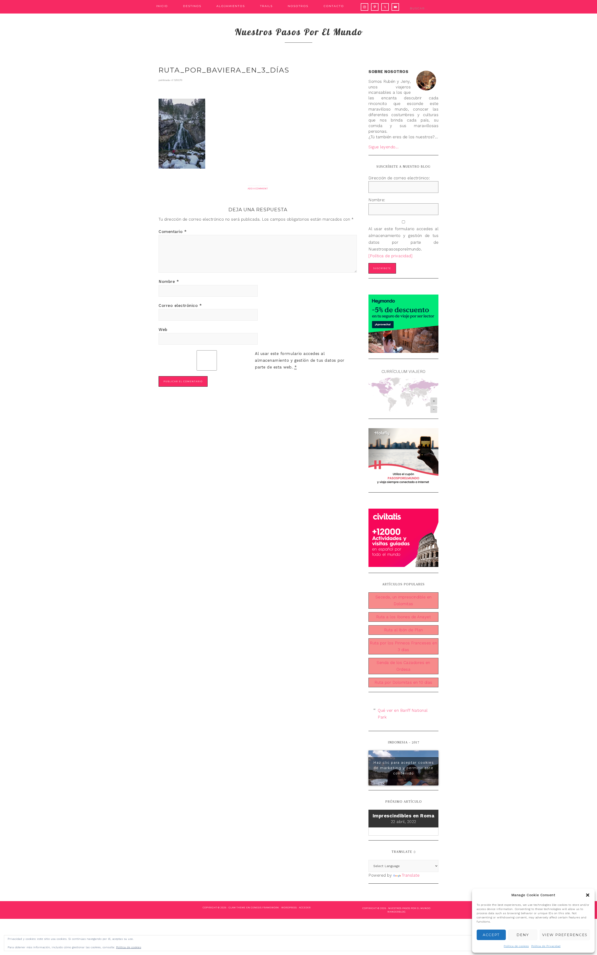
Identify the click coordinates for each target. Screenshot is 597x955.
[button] (587, 895)
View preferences (564, 935)
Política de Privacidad (546, 946)
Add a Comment (258, 188)
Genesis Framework (265, 907)
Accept (491, 935)
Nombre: (376, 200)
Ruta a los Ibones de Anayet (403, 617)
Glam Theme (237, 907)
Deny (523, 935)
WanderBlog (396, 911)
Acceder (305, 907)
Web (163, 329)
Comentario (173, 231)
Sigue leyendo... (383, 147)
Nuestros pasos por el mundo (298, 32)
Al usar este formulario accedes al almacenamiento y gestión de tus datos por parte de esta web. (299, 360)
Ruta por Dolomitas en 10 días (403, 682)
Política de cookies (516, 946)
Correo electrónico (180, 305)
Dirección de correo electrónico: (399, 178)
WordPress (289, 907)
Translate (411, 875)
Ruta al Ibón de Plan (403, 630)
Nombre (169, 281)
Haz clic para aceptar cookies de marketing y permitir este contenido (403, 767)
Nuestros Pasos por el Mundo (409, 908)
